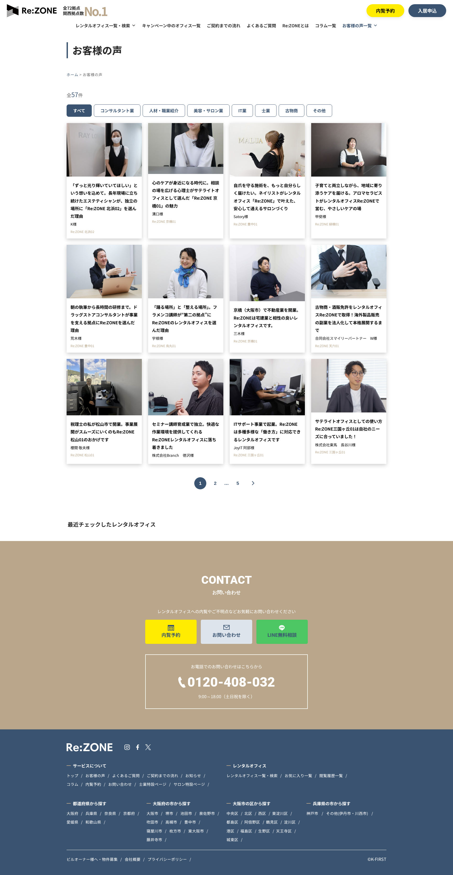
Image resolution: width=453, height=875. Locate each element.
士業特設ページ (152, 784)
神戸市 (312, 813)
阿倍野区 (252, 822)
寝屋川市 (154, 831)
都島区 (232, 822)
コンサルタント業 (117, 110)
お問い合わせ (226, 634)
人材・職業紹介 (164, 110)
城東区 (232, 839)
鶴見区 (272, 822)
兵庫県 (91, 813)
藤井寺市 (154, 839)
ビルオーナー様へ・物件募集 (92, 859)
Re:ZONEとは (295, 25)
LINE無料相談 (282, 634)
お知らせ (193, 775)
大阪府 (72, 813)
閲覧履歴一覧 (331, 775)
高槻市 (171, 822)
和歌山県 (93, 822)
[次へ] (253, 483)
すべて (79, 110)
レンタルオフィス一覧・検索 (103, 25)
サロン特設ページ (189, 784)
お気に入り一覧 (298, 775)
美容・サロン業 (208, 110)
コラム (72, 784)
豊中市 (190, 822)
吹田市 (152, 822)
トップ (72, 775)
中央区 (232, 813)
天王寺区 (284, 831)
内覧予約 (385, 10)
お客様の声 (95, 775)
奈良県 (110, 813)
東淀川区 (280, 813)
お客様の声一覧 (357, 25)
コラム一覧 (325, 25)
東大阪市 (196, 831)
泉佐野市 (207, 813)
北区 (248, 813)
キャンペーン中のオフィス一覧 (171, 25)
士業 (266, 110)
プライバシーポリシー (167, 859)
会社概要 (133, 859)
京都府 (129, 813)
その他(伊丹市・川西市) (347, 813)
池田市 (186, 813)
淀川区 (290, 822)
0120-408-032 (231, 682)
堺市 (169, 813)
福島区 (246, 831)
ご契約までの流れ (223, 25)
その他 (319, 110)
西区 (262, 813)
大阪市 (152, 813)
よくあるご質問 (261, 25)
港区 (230, 831)
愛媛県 (72, 822)
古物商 (291, 110)
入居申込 (427, 10)
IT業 (242, 110)
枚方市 (175, 831)
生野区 (264, 831)
